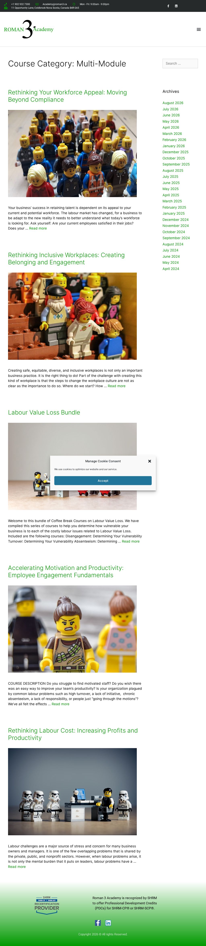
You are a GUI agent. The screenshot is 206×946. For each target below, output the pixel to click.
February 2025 (174, 207)
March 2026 (172, 134)
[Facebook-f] (98, 923)
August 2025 (173, 171)
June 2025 (171, 183)
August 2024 (173, 244)
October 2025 (174, 158)
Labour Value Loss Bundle (44, 412)
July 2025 (170, 177)
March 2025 (172, 201)
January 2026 (174, 146)
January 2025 (174, 213)
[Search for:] (180, 63)
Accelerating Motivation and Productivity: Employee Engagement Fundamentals (66, 571)
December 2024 (176, 220)
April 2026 (171, 127)
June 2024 (171, 256)
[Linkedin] (108, 923)
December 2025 (175, 152)
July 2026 (170, 109)
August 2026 (173, 103)
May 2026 (171, 121)
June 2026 (171, 115)
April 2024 (171, 269)
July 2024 (170, 250)
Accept (103, 480)
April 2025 (171, 195)
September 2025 (176, 164)
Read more (38, 228)
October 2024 (174, 232)
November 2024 (176, 226)
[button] (150, 461)
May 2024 (171, 263)
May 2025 (171, 189)
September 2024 (176, 238)
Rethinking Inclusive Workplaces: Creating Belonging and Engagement (66, 258)
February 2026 (174, 140)
